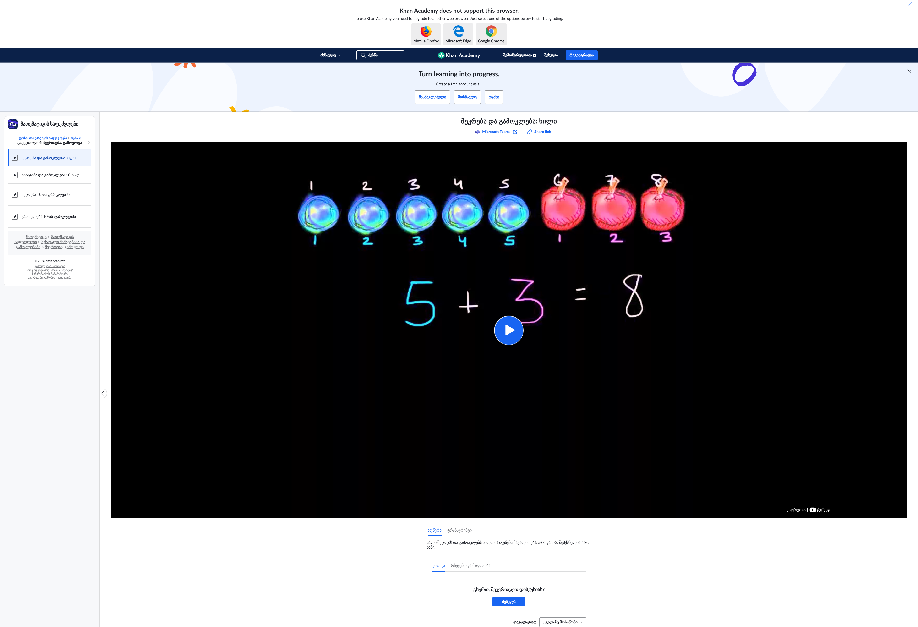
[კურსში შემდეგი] (89, 142)
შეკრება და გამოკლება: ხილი (49, 158)
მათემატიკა (36, 237)
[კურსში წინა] (10, 142)
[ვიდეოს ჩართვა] (508, 330)
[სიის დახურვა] (103, 393)
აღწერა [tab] (435, 530)
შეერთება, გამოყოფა (64, 247)
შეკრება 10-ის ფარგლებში (46, 195)
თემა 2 (76, 138)
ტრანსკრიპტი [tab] (459, 530)
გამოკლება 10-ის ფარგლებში (49, 217)
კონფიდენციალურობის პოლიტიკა (49, 270)
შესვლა (551, 55)
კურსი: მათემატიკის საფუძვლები (43, 138)
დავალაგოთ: (525, 622)
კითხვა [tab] (438, 565)
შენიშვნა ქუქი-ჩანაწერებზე (50, 273)
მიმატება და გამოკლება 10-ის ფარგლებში (53, 175)
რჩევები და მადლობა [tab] (470, 565)
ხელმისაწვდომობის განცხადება (49, 277)
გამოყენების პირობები (49, 266)
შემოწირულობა (517, 55)
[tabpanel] (509, 543)
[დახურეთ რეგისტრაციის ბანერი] (909, 71)
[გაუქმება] (910, 4)
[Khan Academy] (459, 55)
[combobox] (562, 622)
